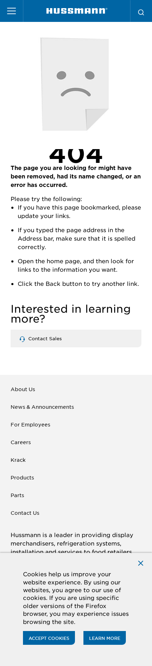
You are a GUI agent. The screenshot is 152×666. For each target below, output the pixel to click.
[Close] (140, 563)
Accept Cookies (49, 638)
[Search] (141, 11)
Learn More (104, 638)
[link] (77, 11)
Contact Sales (44, 338)
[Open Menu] (11, 11)
